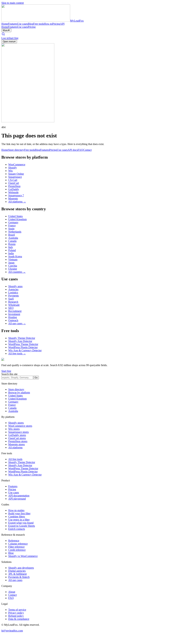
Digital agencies (17, 570)
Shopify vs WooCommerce (23, 556)
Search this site (9, 374)
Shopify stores (16, 422)
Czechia (12, 265)
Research (13, 301)
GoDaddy (13, 189)
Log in (5, 38)
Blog (30, 23)
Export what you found (21, 522)
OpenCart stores (17, 438)
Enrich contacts (16, 528)
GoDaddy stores (17, 435)
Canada (12, 240)
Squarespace (15, 176)
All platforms (15, 447)
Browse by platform (19, 392)
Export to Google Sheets (21, 525)
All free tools (15, 459)
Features (12, 23)
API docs (73, 149)
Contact (87, 149)
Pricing (56, 23)
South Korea (15, 256)
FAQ (80, 149)
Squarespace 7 (16, 195)
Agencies (13, 289)
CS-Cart (12, 180)
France (12, 225)
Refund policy (16, 615)
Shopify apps (15, 286)
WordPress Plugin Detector (23, 347)
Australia (13, 237)
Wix (10, 170)
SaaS (11, 298)
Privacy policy (16, 612)
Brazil (11, 234)
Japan (11, 262)
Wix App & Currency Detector (25, 350)
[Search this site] (3, 35)
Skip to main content (12, 2)
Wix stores (14, 428)
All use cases (15, 580)
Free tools (38, 23)
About (11, 591)
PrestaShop (14, 186)
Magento (13, 198)
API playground (17, 498)
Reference (13, 540)
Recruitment (14, 311)
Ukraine (12, 268)
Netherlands (14, 231)
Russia (11, 244)
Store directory (16, 149)
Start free (13, 38)
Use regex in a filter (19, 519)
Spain (11, 228)
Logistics (13, 292)
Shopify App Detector (20, 341)
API (62, 23)
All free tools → (17, 353)
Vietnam (12, 259)
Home (4, 23)
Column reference (18, 543)
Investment (14, 314)
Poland (12, 250)
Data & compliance (18, 618)
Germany (13, 222)
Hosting (12, 317)
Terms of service (17, 609)
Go (36, 377)
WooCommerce (16, 164)
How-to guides (16, 510)
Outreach (13, 320)
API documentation (18, 495)
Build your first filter (19, 513)
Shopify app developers (21, 567)
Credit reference (17, 549)
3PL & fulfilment (17, 573)
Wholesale (14, 304)
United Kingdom (17, 219)
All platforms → (17, 201)
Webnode (13, 192)
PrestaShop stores (17, 441)
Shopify (12, 167)
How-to (48, 23)
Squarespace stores (18, 432)
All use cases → (17, 323)
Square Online (16, 173)
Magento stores (16, 444)
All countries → (17, 271)
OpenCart (13, 183)
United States (15, 216)
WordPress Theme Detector (23, 344)
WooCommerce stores (20, 425)
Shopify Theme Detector (21, 338)
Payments (13, 295)
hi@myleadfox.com (12, 630)
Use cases (22, 23)
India (11, 253)
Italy (10, 247)
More (6, 30)
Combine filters (16, 516)
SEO (11, 308)
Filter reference (16, 546)
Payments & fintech (19, 577)
